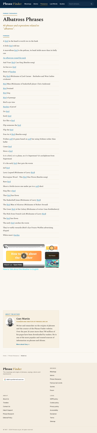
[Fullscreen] (57, 251)
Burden (6, 106)
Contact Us (6, 406)
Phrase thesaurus (13, 355)
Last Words (53, 4)
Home (4, 355)
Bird (13, 62)
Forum (52, 390)
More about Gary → (22, 344)
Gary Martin (23, 319)
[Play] (46, 251)
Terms (52, 417)
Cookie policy (54, 402)
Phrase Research (8, 414)
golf (11, 139)
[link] (6, 247)
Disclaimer (53, 414)
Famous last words (56, 383)
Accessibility (54, 410)
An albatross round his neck (14, 58)
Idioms (35, 4)
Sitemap (52, 421)
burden (13, 71)
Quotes (62, 4)
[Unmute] (48, 251)
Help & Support (8, 410)
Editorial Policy (7, 417)
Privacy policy (54, 406)
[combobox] (79, 4)
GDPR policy (54, 399)
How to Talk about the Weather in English (23, 247)
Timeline (6, 402)
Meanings (27, 4)
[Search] (91, 4)
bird (6, 41)
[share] (41, 246)
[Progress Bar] (51, 249)
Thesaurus (44, 4)
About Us (6, 399)
